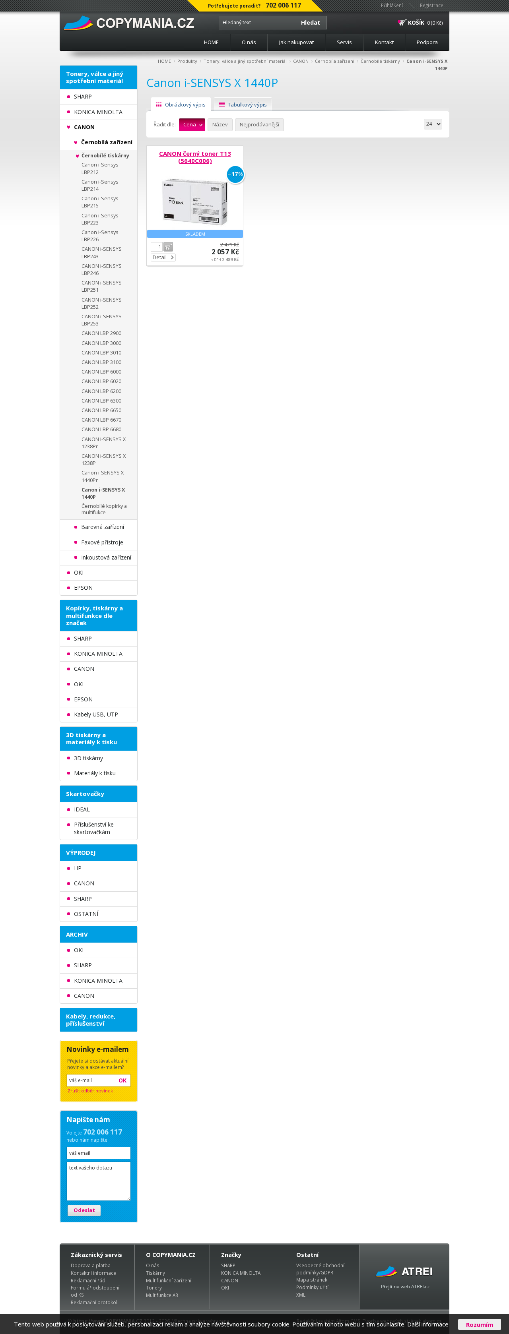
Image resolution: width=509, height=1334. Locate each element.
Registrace (431, 5)
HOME (211, 42)
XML (300, 1294)
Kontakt (384, 42)
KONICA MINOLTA (240, 1273)
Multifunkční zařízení (168, 1280)
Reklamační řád (88, 1280)
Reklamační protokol (94, 1302)
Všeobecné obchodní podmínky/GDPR (320, 1269)
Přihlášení (392, 5)
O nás (249, 42)
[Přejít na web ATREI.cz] (404, 1277)
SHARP (228, 1265)
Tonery (154, 1287)
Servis (344, 42)
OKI (225, 1287)
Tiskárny (155, 1273)
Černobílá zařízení (334, 61)
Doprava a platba (91, 1265)
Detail (160, 257)
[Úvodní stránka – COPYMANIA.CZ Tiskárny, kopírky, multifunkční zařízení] (129, 23)
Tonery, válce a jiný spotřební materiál (245, 61)
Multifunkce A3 (162, 1295)
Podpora (427, 42)
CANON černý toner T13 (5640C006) (195, 157)
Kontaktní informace (93, 1273)
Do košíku (168, 247)
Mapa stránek (311, 1279)
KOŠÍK (416, 22)
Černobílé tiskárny (380, 61)
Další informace (428, 1324)
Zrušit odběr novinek (90, 1091)
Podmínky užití (312, 1287)
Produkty (187, 61)
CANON (301, 61)
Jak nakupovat (296, 42)
